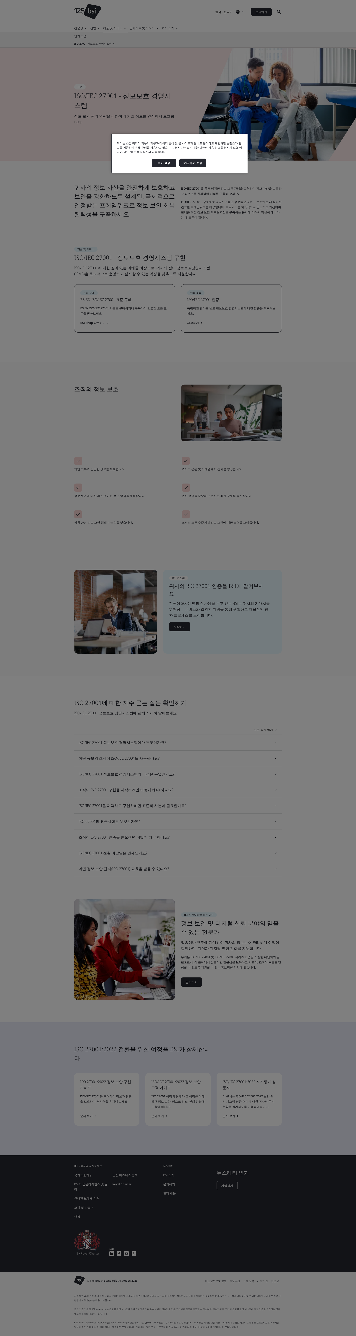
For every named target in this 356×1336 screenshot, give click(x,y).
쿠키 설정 (164, 163)
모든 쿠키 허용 (192, 163)
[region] (179, 153)
